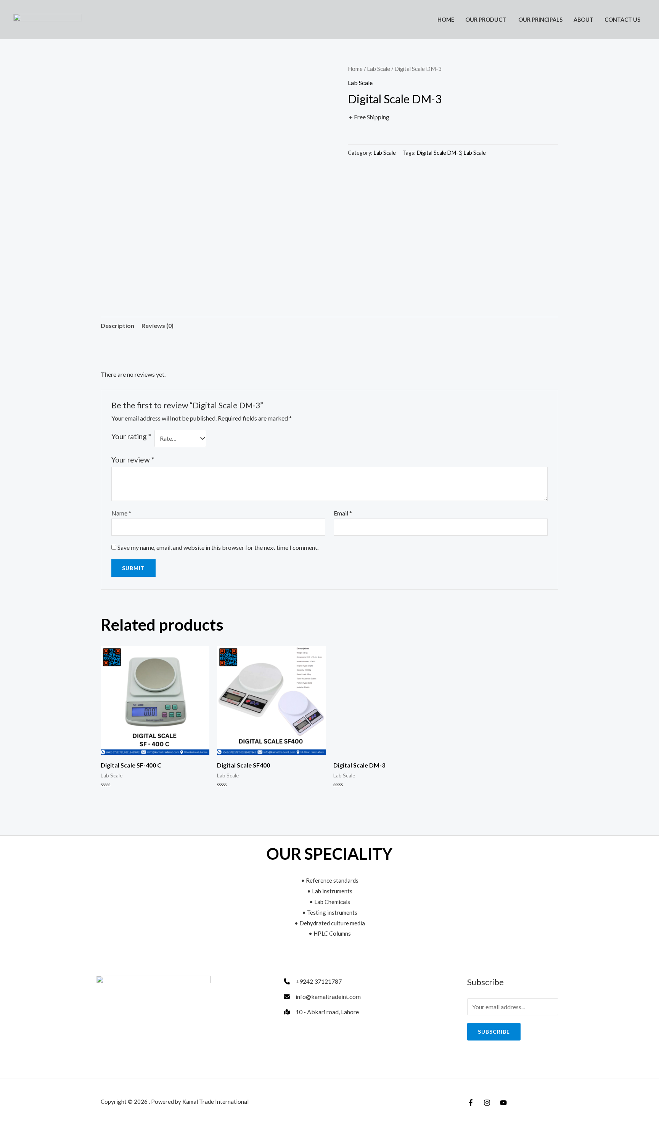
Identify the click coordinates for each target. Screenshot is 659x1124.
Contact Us (622, 19)
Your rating (131, 436)
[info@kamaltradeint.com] (322, 996)
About (583, 19)
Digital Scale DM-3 (439, 152)
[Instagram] (487, 1102)
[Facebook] (470, 1102)
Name (121, 513)
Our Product (485, 19)
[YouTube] (503, 1102)
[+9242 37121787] (313, 981)
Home (445, 19)
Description (117, 325)
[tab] (117, 325)
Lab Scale (378, 68)
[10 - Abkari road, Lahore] (321, 1012)
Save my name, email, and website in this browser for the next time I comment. (217, 547)
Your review (132, 459)
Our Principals (540, 19)
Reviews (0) (157, 325)
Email (343, 513)
